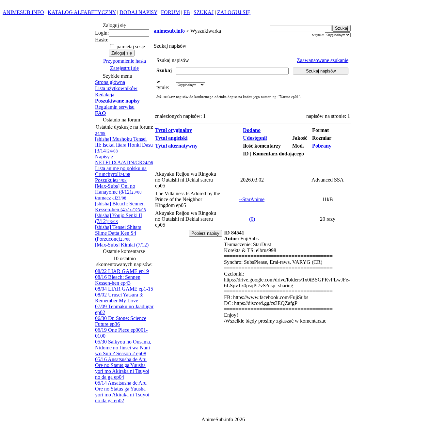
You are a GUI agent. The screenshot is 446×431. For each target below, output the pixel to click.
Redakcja (104, 94)
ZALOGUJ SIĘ (233, 12)
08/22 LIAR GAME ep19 (122, 271)
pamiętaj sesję (130, 46)
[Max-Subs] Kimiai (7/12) (122, 242)
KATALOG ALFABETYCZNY (82, 12)
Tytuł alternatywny (176, 146)
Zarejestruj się (124, 68)
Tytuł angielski (171, 138)
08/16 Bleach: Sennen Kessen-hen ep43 (117, 280)
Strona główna (110, 82)
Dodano (252, 130)
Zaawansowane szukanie (322, 60)
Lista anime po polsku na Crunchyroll (124, 168)
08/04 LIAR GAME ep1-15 (124, 289)
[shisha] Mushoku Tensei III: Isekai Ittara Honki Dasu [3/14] (124, 142)
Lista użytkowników (116, 88)
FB (186, 12)
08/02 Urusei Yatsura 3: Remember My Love (119, 297)
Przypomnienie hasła (124, 61)
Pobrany (321, 146)
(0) (252, 219)
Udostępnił (255, 138)
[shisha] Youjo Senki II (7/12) (120, 215)
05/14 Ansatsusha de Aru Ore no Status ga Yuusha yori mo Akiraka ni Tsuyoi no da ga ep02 (122, 391)
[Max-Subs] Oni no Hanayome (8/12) (115, 186)
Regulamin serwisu (115, 107)
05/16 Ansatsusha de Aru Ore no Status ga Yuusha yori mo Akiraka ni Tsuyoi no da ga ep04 (122, 368)
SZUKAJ (204, 12)
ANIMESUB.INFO (23, 12)
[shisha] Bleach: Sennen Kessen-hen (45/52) (120, 204)
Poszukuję (112, 177)
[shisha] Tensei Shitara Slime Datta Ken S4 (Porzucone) (118, 230)
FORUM (170, 12)
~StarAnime (251, 199)
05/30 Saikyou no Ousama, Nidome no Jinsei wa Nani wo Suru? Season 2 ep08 (123, 347)
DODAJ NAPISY (138, 12)
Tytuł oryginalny (173, 130)
